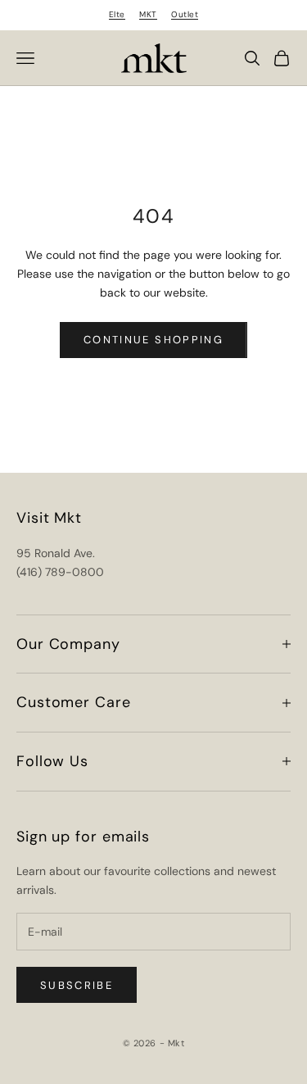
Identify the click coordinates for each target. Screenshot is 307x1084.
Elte (117, 14)
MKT (148, 14)
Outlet (184, 14)
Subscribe (76, 985)
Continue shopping (153, 340)
